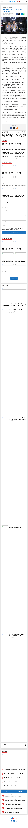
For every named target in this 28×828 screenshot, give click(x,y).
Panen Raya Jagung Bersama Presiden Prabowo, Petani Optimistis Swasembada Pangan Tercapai (20, 153)
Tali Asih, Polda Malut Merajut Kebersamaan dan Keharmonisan (13, 795)
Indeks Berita (20, 825)
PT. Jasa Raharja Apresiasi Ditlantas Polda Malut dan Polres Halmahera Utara (15, 807)
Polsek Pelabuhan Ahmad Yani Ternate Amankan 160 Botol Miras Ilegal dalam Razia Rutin (17, 527)
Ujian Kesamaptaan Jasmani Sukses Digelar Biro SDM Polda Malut (13, 811)
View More (14, 278)
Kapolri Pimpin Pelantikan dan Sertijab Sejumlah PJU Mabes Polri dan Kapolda (7, 153)
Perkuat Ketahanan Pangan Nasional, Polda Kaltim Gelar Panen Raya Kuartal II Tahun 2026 (20, 157)
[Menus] (2, 1)
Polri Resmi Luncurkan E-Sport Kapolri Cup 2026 (7, 144)
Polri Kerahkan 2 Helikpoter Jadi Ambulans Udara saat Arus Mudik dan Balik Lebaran (15, 799)
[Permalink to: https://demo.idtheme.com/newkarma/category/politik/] (25, 745)
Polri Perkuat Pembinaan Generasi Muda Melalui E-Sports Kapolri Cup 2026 (20, 144)
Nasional (3, 14)
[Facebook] (11, 128)
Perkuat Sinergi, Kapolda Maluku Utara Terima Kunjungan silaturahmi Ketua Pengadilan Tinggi (20, 134)
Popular (7, 791)
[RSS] (17, 128)
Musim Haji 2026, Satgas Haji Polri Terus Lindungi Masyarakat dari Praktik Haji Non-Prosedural (20, 148)
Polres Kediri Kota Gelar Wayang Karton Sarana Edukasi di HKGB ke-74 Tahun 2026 (7, 148)
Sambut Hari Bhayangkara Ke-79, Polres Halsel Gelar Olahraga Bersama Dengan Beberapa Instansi (14, 778)
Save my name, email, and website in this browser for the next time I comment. (12, 229)
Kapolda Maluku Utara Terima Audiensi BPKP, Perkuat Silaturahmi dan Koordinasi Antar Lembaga (17, 635)
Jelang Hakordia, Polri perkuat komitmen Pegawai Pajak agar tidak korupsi (15, 803)
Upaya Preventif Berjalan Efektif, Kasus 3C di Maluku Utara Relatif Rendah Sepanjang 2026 (17, 418)
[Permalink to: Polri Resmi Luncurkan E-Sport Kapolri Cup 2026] (7, 168)
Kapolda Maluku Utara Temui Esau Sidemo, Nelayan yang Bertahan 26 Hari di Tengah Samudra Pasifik (14, 304)
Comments (20, 791)
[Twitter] (14, 128)
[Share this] (17, 14)
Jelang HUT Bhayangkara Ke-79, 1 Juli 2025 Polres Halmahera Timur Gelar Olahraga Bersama (14, 770)
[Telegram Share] (22, 14)
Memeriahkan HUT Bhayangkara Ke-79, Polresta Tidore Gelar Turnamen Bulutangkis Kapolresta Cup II (15, 774)
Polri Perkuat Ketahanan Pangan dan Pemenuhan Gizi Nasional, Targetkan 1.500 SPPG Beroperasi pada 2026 (7, 157)
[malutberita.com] (14, 1)
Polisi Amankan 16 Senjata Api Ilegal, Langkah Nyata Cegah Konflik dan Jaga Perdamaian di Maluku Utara (17, 310)
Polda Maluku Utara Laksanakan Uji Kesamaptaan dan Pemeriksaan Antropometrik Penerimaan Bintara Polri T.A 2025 (14, 786)
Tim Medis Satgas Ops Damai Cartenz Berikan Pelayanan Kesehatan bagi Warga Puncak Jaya (7, 134)
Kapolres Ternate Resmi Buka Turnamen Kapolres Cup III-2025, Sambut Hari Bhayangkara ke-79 (13, 782)
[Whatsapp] (24, 14)
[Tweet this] (19, 14)
